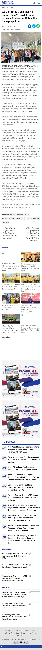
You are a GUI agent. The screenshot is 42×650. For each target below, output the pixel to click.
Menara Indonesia (13, 30)
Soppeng (5, 222)
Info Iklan (20, 635)
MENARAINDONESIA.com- (22, 66)
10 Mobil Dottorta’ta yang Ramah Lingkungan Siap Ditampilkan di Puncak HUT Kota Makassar (32, 234)
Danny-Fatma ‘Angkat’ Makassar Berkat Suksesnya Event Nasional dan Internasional (10, 233)
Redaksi (19, 631)
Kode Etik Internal (30, 631)
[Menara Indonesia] (8, 4)
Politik (11, 7)
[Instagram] (24, 643)
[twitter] (34, 26)
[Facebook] (14, 643)
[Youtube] (21, 643)
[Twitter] (17, 643)
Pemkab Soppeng (33, 218)
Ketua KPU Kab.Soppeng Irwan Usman (15, 214)
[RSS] (27, 643)
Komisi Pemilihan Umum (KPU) (13, 218)
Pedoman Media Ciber (11, 633)
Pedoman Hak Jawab (29, 633)
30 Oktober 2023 (13, 26)
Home (4, 7)
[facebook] (29, 26)
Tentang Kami (9, 631)
